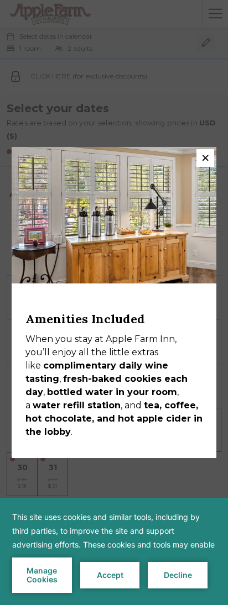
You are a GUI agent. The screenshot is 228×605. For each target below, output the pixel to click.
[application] (114, 551)
